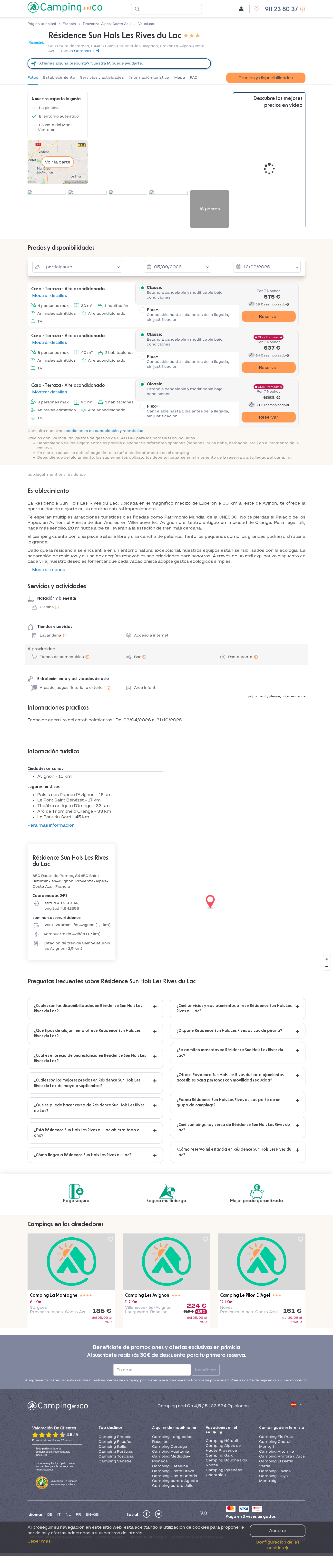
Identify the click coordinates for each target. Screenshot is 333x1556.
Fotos (33, 77)
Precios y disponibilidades (266, 77)
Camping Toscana (116, 1402)
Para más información (51, 825)
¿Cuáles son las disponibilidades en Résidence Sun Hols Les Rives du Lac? (88, 1008)
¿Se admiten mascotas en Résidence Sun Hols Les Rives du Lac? (229, 1052)
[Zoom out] (327, 966)
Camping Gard (220, 1401)
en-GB (92, 1461)
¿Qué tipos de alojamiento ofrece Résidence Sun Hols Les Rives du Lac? (87, 1033)
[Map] (166, 902)
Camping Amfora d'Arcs (282, 1402)
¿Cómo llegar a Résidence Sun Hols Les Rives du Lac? (82, 1155)
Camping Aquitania (170, 1397)
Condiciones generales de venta (61, 1483)
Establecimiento (59, 77)
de (49, 1461)
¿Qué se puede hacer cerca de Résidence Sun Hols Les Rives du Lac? (89, 1108)
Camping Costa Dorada (174, 1422)
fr (78, 1461)
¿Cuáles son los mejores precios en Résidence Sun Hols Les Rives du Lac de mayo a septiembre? (87, 1083)
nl (68, 1461)
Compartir (84, 51)
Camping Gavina (275, 1417)
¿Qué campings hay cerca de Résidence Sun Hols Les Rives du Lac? (233, 1127)
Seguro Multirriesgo (148, 1483)
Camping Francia (115, 1383)
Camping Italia (112, 1393)
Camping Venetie (115, 1407)
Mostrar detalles (49, 295)
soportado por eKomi (64, 1429)
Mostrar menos (48, 569)
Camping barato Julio (173, 1432)
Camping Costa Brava (173, 1417)
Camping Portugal (116, 1397)
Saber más (39, 1541)
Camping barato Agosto (175, 1427)
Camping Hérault (222, 1387)
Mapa (179, 77)
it (59, 1461)
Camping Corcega (169, 1393)
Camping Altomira (276, 1397)
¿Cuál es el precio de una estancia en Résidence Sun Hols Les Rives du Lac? (90, 1058)
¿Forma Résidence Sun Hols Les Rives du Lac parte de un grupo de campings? (228, 1102)
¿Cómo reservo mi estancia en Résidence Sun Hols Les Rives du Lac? (233, 1152)
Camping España (114, 1388)
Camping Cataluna (170, 1412)
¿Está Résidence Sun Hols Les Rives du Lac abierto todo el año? (87, 1132)
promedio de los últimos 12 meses (52, 1386)
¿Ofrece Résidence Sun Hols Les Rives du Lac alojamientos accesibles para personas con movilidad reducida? (230, 1077)
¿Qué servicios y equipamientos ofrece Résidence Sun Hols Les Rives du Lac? (234, 1008)
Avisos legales (111, 1483)
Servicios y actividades (102, 77)
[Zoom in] (327, 959)
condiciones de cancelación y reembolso (103, 431)
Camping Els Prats (276, 1383)
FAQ (193, 77)
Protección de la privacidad (198, 1483)
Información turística (149, 77)
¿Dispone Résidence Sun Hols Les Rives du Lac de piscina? (229, 1031)
